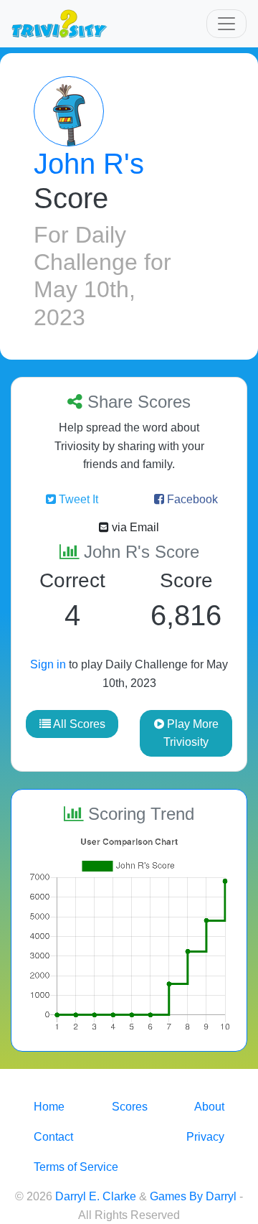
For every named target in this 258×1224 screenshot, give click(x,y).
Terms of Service (76, 1167)
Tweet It (77, 499)
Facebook (191, 499)
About (209, 1107)
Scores (130, 1107)
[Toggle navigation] (226, 23)
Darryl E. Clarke (95, 1196)
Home (49, 1107)
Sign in (48, 664)
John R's (89, 163)
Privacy (205, 1137)
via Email (134, 527)
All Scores (78, 724)
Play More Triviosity (191, 733)
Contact (53, 1137)
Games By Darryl (193, 1196)
